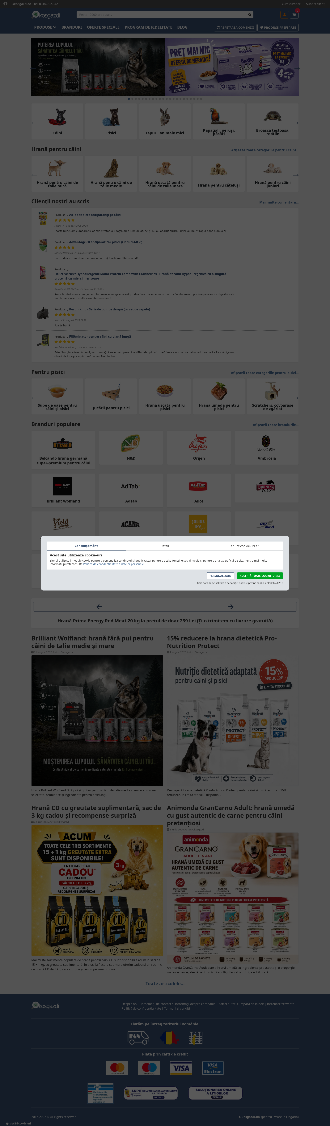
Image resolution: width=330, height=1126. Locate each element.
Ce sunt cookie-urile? (244, 546)
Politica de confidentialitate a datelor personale (113, 564)
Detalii (165, 546)
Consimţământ (86, 545)
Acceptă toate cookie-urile (260, 575)
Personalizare (220, 575)
